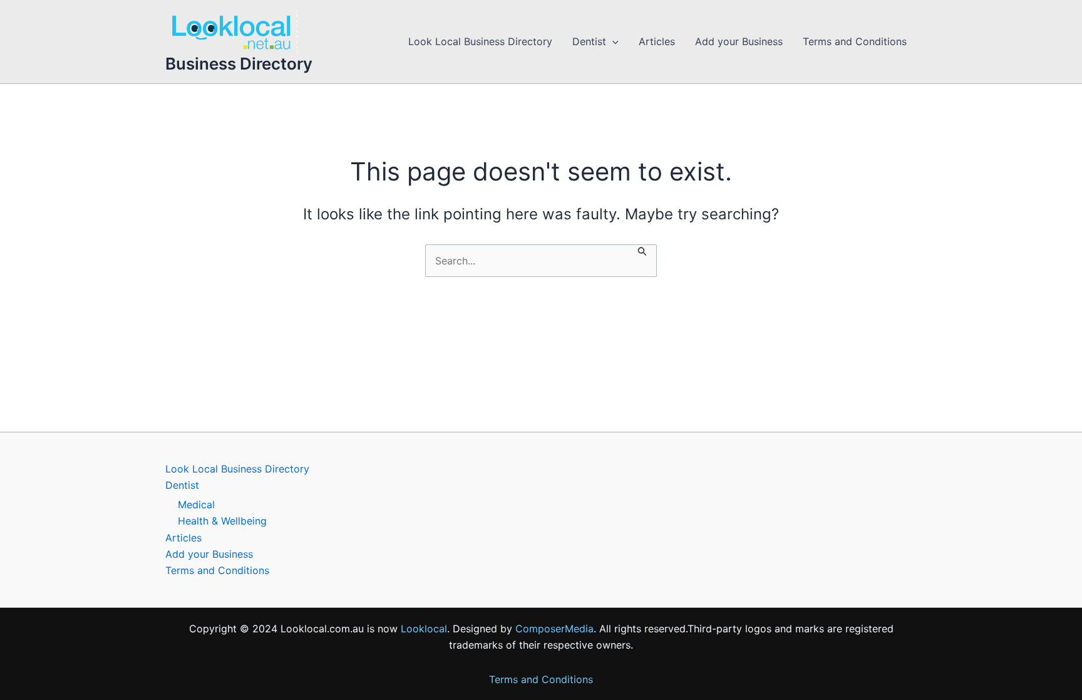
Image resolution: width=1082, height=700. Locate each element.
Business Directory (238, 63)
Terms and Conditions (855, 41)
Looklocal (424, 628)
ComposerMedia (554, 628)
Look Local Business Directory (480, 41)
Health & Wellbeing (222, 521)
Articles (657, 41)
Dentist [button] (589, 41)
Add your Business (739, 41)
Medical (196, 504)
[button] (612, 41)
